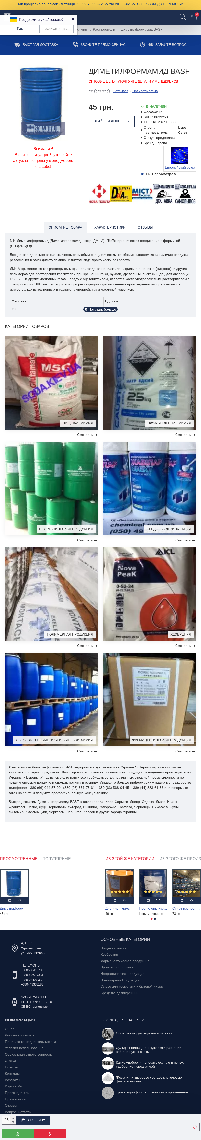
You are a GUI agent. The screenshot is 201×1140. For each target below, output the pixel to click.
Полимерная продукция (70, 634)
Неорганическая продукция (66, 529)
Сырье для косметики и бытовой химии (54, 740)
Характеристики (110, 227)
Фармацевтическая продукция (161, 740)
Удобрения (180, 634)
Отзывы (145, 227)
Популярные (56, 859)
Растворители (104, 29)
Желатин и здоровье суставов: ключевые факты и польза (149, 1079)
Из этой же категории (129, 859)
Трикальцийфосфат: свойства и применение (152, 1092)
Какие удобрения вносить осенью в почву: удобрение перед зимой (150, 1064)
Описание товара (65, 227)
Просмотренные (19, 859)
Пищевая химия (78, 423)
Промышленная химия (169, 423)
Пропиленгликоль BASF (153, 908)
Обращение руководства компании (144, 1033)
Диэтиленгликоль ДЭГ (119, 908)
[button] (152, 919)
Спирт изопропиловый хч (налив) (186, 908)
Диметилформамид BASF (14, 908)
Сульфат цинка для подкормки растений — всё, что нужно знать (151, 1049)
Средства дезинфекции (169, 529)
